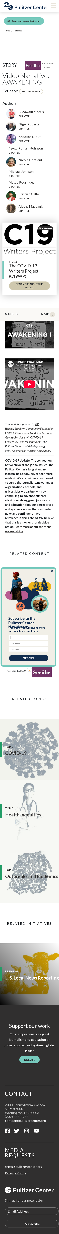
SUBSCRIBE (28, 658)
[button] (28, 622)
